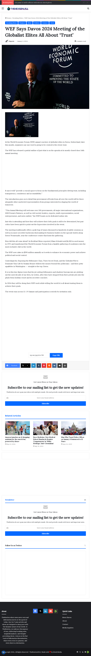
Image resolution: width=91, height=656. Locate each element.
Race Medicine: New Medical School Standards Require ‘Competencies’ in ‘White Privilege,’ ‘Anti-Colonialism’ (44, 440)
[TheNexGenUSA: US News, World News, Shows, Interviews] (17, 8)
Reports (11, 41)
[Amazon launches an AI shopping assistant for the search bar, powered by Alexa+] (17, 428)
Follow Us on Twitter (13, 545)
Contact (65, 624)
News (29, 23)
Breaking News (18, 18)
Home (8, 18)
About (64, 621)
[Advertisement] (45, 172)
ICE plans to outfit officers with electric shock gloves (33, 2)
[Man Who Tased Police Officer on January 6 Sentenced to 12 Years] (73, 428)
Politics (37, 23)
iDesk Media (57, 652)
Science (45, 23)
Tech (52, 23)
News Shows (66, 617)
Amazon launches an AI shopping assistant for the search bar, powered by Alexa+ (17, 439)
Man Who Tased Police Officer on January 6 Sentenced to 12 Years (72, 439)
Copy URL (56, 355)
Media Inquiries (67, 628)
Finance (22, 23)
